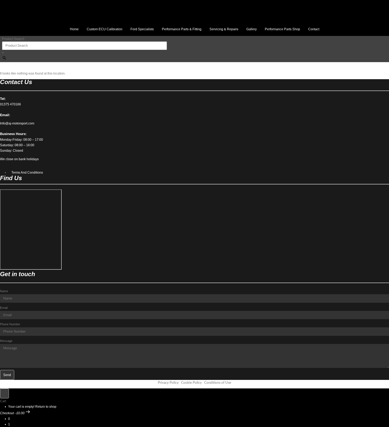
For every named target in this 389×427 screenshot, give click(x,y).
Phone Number (10, 324)
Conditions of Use (217, 382)
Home (74, 29)
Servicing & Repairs (223, 29)
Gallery (251, 29)
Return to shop (45, 406)
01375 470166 (10, 104)
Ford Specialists (142, 29)
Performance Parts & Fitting (181, 29)
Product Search (13, 39)
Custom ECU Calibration (104, 29)
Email (3, 307)
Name (4, 291)
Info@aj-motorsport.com (17, 123)
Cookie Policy (191, 382)
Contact (313, 29)
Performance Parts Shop (282, 29)
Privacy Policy (168, 382)
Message (6, 341)
